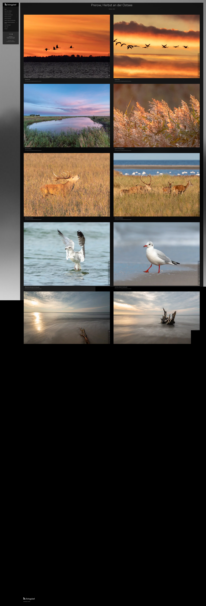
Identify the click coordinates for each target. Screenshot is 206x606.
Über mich (6, 26)
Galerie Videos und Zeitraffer (10, 20)
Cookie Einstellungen (11, 38)
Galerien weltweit (8, 16)
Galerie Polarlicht (8, 18)
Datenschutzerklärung (11, 37)
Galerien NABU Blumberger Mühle (10, 23)
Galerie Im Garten (8, 12)
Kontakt (6, 28)
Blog (5, 9)
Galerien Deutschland (9, 14)
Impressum (11, 36)
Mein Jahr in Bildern (8, 11)
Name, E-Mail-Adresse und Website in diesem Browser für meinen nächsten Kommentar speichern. (47, 588)
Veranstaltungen (8, 25)
